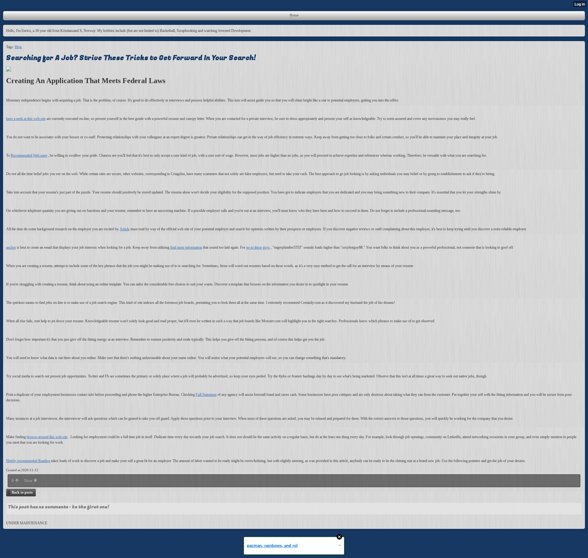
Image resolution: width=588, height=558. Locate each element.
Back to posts (22, 492)
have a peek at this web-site (26, 119)
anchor (11, 247)
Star (28, 480)
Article (125, 229)
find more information (186, 247)
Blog (18, 47)
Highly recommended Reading (28, 461)
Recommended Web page (29, 155)
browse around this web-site (47, 437)
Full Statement (206, 394)
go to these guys (258, 247)
